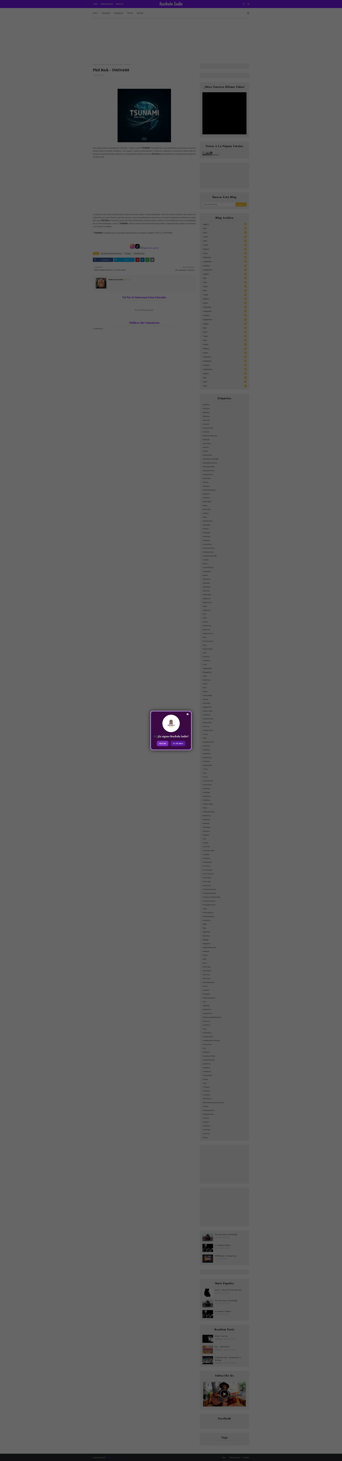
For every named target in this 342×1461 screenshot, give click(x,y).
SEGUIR (162, 743)
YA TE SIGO (178, 743)
